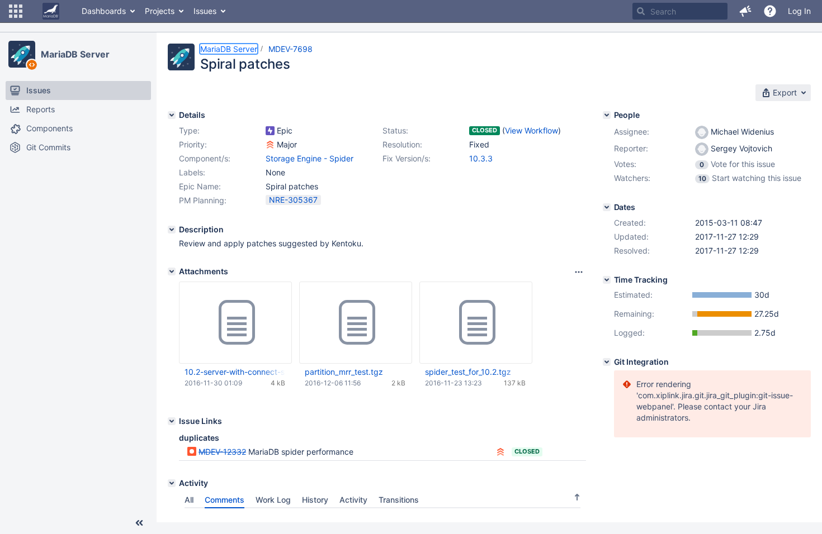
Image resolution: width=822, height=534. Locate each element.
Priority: (193, 144)
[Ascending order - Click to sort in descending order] (577, 497)
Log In (799, 11)
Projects (159, 11)
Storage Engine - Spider (309, 158)
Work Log (273, 499)
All (189, 499)
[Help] (770, 11)
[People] (607, 115)
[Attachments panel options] (578, 272)
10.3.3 (481, 158)
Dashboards (104, 11)
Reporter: (631, 148)
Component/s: (204, 158)
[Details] (172, 115)
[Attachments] (172, 271)
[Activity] (172, 483)
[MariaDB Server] (21, 54)
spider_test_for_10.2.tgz (468, 371)
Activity (353, 499)
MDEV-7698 (290, 49)
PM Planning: (202, 200)
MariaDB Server (75, 54)
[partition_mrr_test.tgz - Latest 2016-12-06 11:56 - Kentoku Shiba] (355, 323)
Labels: (192, 172)
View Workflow (531, 130)
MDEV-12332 (222, 451)
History (315, 499)
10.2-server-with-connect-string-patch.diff (235, 371)
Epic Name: (200, 186)
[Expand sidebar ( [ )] (139, 522)
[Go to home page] (51, 11)
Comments (224, 499)
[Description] (172, 229)
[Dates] (607, 207)
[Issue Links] (172, 421)
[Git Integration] (607, 362)
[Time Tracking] (607, 280)
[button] (16, 11)
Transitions (399, 499)
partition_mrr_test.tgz (344, 371)
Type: (189, 130)
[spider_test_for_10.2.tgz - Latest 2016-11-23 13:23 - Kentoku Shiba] (475, 323)
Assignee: (631, 131)
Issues (204, 11)
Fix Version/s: (406, 158)
